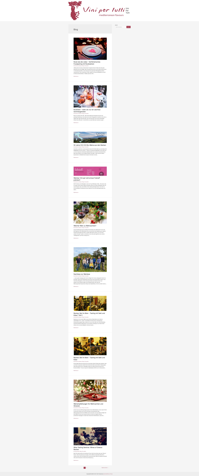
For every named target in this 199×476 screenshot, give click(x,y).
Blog (83, 65)
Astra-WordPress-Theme (108, 473)
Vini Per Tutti (128, 10)
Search (116, 25)
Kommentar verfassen (78, 65)
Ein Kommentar (76, 451)
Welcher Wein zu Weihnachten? (85, 226)
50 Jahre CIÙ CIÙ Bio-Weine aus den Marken (90, 145)
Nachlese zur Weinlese (82, 274)
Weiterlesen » (76, 76)
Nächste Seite (105, 467)
